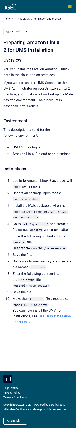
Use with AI (17, 31)
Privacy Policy (11, 392)
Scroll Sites (55, 404)
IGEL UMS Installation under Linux (40, 18)
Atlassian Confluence (16, 409)
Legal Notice (11, 388)
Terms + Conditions (15, 397)
